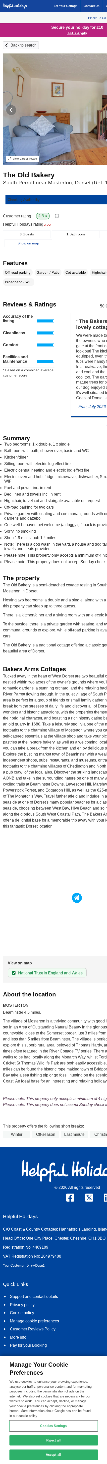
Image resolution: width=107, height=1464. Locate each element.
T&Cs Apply (77, 33)
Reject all (53, 1440)
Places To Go (97, 18)
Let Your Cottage (65, 6)
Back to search (23, 45)
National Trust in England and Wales (50, 973)
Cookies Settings (53, 1426)
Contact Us (92, 6)
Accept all (53, 1454)
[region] (53, 1410)
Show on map (28, 243)
